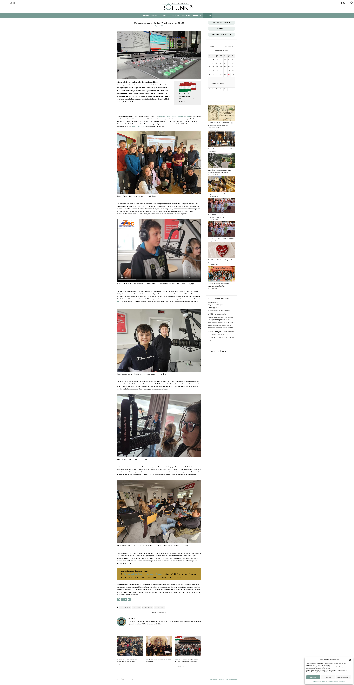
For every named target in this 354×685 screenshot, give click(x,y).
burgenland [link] (213, 302)
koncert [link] (215, 325)
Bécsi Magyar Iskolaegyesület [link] (216, 317)
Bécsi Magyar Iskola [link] (220, 314)
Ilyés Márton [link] (136, 607)
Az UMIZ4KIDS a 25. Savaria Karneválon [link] (221, 239)
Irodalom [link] (230, 322)
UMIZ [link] (216, 337)
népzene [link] (230, 327)
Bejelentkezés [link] (213, 679)
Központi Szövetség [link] (221, 325)
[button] (350, 660)
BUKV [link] (228, 299)
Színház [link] (214, 334)
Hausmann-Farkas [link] (125, 607)
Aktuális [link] (164, 16)
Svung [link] (209, 334)
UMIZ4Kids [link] (222, 337)
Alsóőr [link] (210, 299)
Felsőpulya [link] (214, 322)
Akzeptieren (313, 677)
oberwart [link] (210, 331)
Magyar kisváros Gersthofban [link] (217, 194)
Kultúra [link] (175, 16)
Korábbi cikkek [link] (217, 351)
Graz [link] (225, 322)
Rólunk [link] (207, 16)
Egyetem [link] (209, 322)
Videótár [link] (221, 29)
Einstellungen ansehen (343, 677)
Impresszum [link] (342, 681)
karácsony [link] (210, 325)
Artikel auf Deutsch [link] (158, 612)
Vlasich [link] (156, 607)
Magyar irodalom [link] (211, 327)
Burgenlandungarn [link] (225, 310)
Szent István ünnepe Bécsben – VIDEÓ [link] (221, 149)
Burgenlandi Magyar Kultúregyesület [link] (215, 306)
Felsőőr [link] (220, 322)
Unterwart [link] (228, 337)
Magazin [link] (186, 16)
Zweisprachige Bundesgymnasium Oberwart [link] (174, 116)
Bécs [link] (210, 313)
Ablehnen (328, 677)
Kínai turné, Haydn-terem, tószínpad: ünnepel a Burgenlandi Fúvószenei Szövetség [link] (187, 661)
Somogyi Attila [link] (231, 331)
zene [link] (233, 337)
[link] (352, 2)
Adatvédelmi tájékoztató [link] (318, 681)
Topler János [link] (220, 334)
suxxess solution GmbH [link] (140, 679)
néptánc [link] (225, 327)
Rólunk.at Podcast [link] (221, 23)
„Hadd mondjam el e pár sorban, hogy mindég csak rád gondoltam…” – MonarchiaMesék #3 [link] (220, 125)
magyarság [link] (219, 327)
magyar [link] (229, 325)
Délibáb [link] (228, 320)
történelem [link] (210, 337)
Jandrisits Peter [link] (147, 607)
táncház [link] (227, 334)
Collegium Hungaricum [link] (217, 320)
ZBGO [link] (162, 607)
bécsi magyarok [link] (229, 317)
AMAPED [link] (216, 299)
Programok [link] (221, 94)
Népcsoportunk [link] (150, 16)
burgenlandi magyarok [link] (214, 310)
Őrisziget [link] (210, 340)
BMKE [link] (223, 299)
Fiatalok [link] (197, 16)
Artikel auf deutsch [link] (221, 34)
